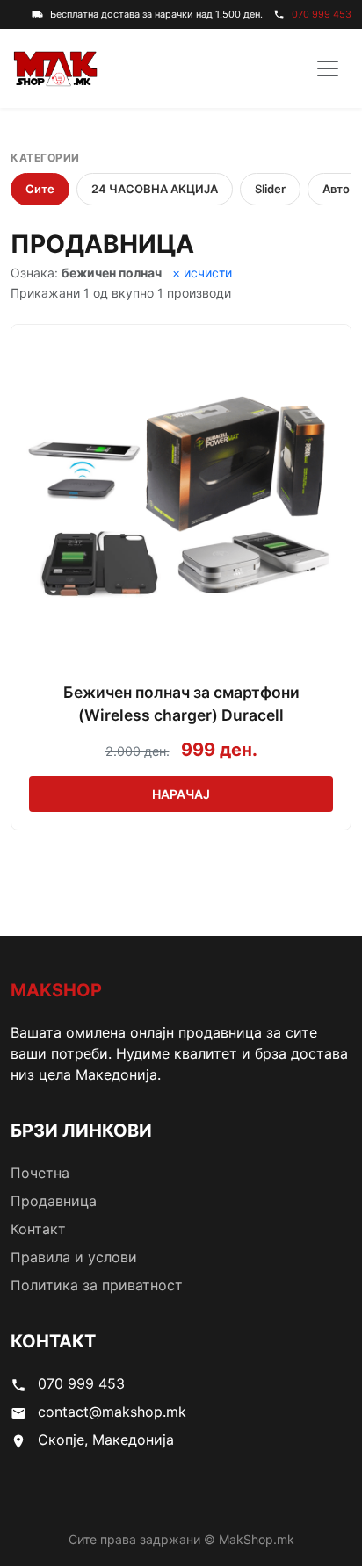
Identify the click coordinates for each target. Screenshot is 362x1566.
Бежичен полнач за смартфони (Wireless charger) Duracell (181, 703)
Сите (39, 189)
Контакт (38, 1229)
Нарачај (181, 794)
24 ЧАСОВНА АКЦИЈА (154, 189)
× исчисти (202, 272)
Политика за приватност (97, 1285)
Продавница (54, 1201)
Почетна (40, 1173)
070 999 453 (321, 14)
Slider (270, 189)
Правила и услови (74, 1257)
